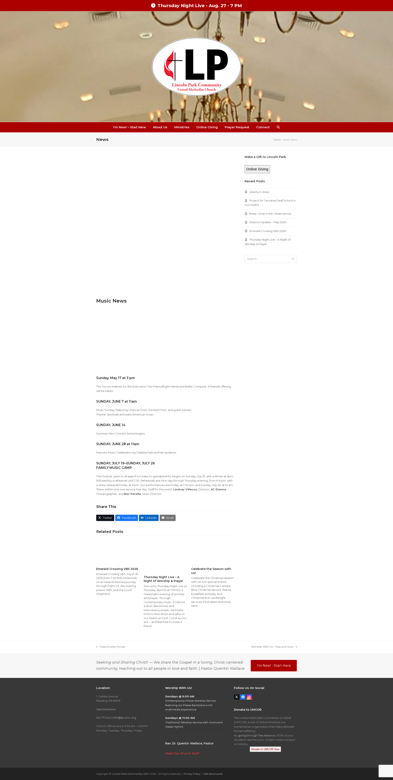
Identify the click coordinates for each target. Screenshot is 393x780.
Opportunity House (110, 647)
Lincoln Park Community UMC (130, 773)
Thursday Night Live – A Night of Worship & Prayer (163, 579)
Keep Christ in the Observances (270, 213)
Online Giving (257, 169)
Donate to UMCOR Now (265, 749)
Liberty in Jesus (259, 192)
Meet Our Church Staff (182, 753)
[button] (278, 127)
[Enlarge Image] (165, 224)
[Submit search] (293, 259)
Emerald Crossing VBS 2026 (117, 569)
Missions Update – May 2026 (267, 222)
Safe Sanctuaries (213, 773)
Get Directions (105, 709)
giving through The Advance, (257, 735)
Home (277, 139)
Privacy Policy (192, 773)
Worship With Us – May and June (272, 647)
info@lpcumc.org (124, 717)
